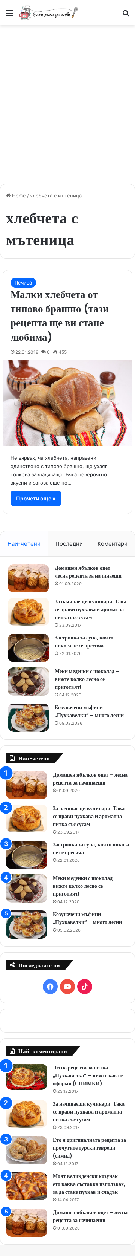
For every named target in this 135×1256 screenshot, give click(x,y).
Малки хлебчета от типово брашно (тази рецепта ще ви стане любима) (59, 316)
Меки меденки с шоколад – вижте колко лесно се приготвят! (87, 679)
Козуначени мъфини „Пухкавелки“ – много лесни (89, 711)
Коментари (113, 543)
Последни (69, 543)
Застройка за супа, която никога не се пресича (84, 641)
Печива (23, 283)
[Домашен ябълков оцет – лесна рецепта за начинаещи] (28, 578)
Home (18, 196)
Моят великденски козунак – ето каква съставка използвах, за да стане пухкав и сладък (89, 1184)
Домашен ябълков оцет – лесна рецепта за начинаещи (88, 572)
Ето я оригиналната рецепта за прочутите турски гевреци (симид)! (89, 1148)
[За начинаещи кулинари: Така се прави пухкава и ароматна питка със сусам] (28, 612)
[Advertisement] (67, 100)
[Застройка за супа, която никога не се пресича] (28, 648)
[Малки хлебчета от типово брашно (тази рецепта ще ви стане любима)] (67, 403)
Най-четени (24, 543)
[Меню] (9, 15)
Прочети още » (36, 498)
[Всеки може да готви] (49, 12)
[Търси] (125, 15)
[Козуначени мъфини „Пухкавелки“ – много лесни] (28, 718)
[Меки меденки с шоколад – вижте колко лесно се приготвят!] (28, 681)
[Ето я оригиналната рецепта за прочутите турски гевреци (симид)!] (26, 1150)
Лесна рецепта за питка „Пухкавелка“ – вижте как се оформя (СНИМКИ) (88, 1075)
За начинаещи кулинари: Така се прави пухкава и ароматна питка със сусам (90, 609)
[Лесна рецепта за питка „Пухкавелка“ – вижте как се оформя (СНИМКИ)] (26, 1077)
